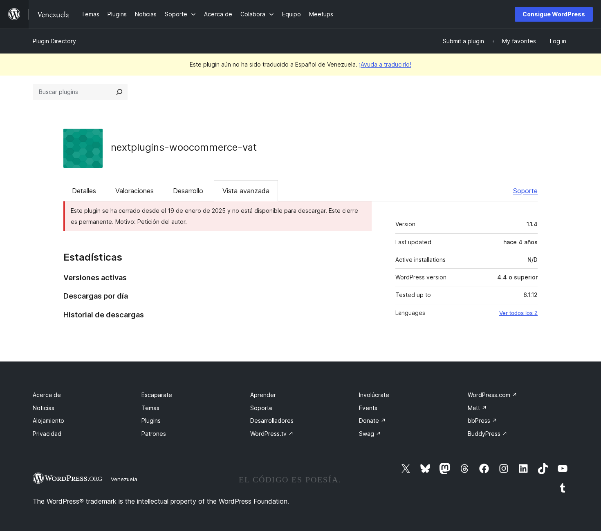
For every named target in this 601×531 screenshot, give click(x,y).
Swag (370, 433)
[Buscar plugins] (119, 92)
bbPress (482, 420)
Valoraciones (134, 191)
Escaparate (156, 394)
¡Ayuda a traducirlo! (385, 64)
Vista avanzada (245, 191)
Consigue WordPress (554, 14)
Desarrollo (188, 191)
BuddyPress (487, 433)
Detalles (84, 191)
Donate (372, 420)
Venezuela (124, 479)
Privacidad (47, 433)
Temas (150, 407)
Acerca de (47, 394)
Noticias (43, 407)
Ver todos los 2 (518, 313)
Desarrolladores (272, 420)
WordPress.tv (272, 433)
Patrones (153, 433)
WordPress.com (492, 394)
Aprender (263, 394)
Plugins (151, 420)
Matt (477, 407)
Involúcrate (374, 394)
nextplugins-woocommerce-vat (184, 147)
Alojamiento (48, 420)
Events (368, 407)
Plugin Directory (54, 41)
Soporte (525, 191)
